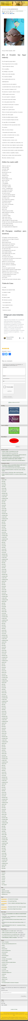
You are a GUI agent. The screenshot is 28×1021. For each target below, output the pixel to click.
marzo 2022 (4, 569)
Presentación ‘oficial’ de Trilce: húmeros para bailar (17, 906)
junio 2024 (4, 523)
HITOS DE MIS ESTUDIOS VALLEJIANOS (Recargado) (15, 467)
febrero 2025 (4, 510)
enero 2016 (4, 694)
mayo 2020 (4, 606)
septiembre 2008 (5, 843)
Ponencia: (14, 913)
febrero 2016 (4, 692)
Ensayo (3, 874)
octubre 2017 (4, 658)
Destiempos (4, 957)
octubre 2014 (4, 719)
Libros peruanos (5, 952)
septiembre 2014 (5, 721)
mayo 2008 (4, 849)
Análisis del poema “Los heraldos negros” (9, 930)
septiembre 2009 (5, 822)
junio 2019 (4, 625)
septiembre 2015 (5, 701)
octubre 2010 (4, 800)
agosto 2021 (4, 581)
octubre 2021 (4, 577)
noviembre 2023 (5, 535)
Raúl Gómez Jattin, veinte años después (16, 472)
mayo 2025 (4, 505)
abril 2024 (3, 527)
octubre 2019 (4, 618)
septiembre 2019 (5, 620)
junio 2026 (4, 483)
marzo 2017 (4, 670)
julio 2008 (3, 846)
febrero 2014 (4, 733)
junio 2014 (4, 726)
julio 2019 (3, 623)
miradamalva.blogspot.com (6, 972)
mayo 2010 (4, 809)
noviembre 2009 (5, 819)
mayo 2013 (4, 748)
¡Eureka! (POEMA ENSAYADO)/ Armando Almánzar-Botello (12, 919)
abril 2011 (3, 790)
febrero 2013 (4, 753)
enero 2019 (4, 633)
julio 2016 (3, 684)
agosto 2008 (4, 844)
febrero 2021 (4, 591)
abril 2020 (3, 608)
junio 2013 (4, 746)
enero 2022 (4, 572)
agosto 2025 (4, 500)
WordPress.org (4, 894)
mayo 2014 (4, 728)
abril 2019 (3, 628)
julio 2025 (3, 501)
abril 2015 (3, 709)
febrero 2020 (4, 611)
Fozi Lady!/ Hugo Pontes (12, 901)
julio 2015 (3, 704)
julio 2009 (3, 826)
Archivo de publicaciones (6, 950)
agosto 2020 (4, 601)
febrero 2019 (4, 631)
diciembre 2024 (4, 513)
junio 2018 (4, 645)
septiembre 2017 (5, 660)
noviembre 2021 (5, 576)
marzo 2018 (4, 650)
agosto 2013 (4, 743)
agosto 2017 (4, 662)
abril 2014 (3, 729)
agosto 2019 (4, 621)
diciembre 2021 (4, 574)
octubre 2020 (4, 598)
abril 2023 (3, 547)
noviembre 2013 (5, 738)
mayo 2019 (4, 626)
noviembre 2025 (5, 495)
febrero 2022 (4, 571)
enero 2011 (4, 795)
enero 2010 (4, 816)
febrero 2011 (4, 794)
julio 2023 (3, 542)
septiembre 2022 (5, 559)
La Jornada (4, 969)
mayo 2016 (4, 687)
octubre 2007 (4, 861)
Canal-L (3, 975)
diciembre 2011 (4, 777)
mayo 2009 (4, 829)
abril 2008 (3, 851)
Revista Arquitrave (5, 955)
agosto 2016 (4, 682)
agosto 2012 (4, 763)
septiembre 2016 (5, 680)
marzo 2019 (4, 630)
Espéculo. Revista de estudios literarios (9, 962)
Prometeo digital (5, 960)
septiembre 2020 (5, 599)
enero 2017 (4, 674)
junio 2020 (4, 604)
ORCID (3, 945)
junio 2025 (4, 503)
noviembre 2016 (5, 677)
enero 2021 (4, 593)
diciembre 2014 (4, 716)
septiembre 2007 (5, 863)
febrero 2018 (4, 652)
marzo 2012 (4, 772)
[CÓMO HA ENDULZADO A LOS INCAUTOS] (10, 453)
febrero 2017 (4, 672)
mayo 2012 (4, 768)
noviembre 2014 (5, 718)
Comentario (5, 367)
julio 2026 (3, 481)
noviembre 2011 (5, 778)
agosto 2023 (4, 540)
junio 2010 (4, 807)
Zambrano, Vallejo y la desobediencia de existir (10, 451)
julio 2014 (3, 724)
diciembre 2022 (4, 554)
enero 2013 (4, 755)
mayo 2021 (4, 586)
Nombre (4, 375)
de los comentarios (6, 892)
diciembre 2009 (4, 817)
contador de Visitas (14, 1009)
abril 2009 (3, 831)
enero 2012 (4, 775)
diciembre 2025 (4, 493)
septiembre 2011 (5, 782)
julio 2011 (3, 785)
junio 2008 (4, 848)
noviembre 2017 (5, 657)
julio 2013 (3, 745)
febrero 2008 (4, 854)
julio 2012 (3, 765)
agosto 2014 (4, 723)
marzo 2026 (4, 488)
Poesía (8, 11)
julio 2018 (3, 643)
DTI (6, 1018)
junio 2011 (3, 787)
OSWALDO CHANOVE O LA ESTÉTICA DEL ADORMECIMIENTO (13, 460)
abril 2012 (3, 770)
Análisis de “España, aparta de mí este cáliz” (10, 932)
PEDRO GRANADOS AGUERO (7, 469)
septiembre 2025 (5, 498)
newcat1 (3, 879)
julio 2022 (3, 562)
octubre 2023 (4, 537)
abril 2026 (3, 486)
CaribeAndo (4, 953)
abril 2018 (3, 648)
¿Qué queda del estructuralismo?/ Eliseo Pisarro (10, 935)
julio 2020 (3, 603)
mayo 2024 (4, 525)
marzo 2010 (4, 812)
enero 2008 (4, 856)
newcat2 (3, 881)
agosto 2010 (4, 804)
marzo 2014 (4, 731)
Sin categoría (4, 884)
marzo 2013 (4, 751)
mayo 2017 (4, 667)
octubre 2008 (4, 841)
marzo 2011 (4, 792)
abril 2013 (3, 750)
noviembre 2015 (5, 697)
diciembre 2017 (4, 655)
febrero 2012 (4, 773)
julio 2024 (3, 522)
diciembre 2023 (4, 533)
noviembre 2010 (5, 799)
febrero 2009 (4, 834)
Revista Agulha (4, 967)
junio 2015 (4, 706)
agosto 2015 (4, 702)
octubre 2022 (4, 557)
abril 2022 (3, 567)
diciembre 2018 (4, 635)
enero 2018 (4, 653)
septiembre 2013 (5, 741)
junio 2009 (4, 827)
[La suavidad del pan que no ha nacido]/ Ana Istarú (11, 934)
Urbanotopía (4, 965)
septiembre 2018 (5, 640)
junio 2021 (4, 584)
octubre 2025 (4, 496)
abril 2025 (3, 506)
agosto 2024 (4, 520)
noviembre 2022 (5, 555)
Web (3, 381)
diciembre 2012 (4, 756)
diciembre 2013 (4, 736)
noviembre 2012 (5, 758)
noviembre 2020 (5, 596)
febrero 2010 (4, 814)
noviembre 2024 (5, 515)
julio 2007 (3, 866)
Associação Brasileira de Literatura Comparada (10, 982)
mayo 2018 (4, 647)
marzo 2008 (4, 853)
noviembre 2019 (5, 616)
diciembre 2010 (4, 797)
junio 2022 (4, 564)
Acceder (3, 889)
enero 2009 (4, 836)
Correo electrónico (6, 378)
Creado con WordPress (10, 1018)
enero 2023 (4, 552)
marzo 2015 (4, 711)
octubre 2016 (4, 679)
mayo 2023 (4, 545)
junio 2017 (4, 665)
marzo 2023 (4, 549)
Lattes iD (3, 947)
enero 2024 (4, 532)
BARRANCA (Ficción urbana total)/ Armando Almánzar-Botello (12, 922)
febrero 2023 (4, 550)
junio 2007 (4, 868)
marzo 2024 (4, 528)
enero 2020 (4, 613)
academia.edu (4, 977)
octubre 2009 (4, 821)
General (3, 876)
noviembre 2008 (5, 839)
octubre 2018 (4, 638)
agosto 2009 (4, 824)
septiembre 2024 (5, 518)
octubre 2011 (4, 780)
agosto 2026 (4, 479)
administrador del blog (24, 1018)
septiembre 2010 (5, 802)
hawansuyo (4, 974)
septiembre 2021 (5, 579)
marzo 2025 (4, 508)
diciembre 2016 (4, 675)
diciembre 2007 (4, 858)
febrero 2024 (4, 530)
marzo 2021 (4, 589)
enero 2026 (4, 491)
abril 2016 (3, 689)
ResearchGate (4, 948)
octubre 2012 (4, 760)
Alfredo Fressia (4, 979)
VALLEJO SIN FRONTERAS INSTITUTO (9, 943)
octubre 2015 (4, 699)
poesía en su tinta (5, 970)
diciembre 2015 (4, 696)
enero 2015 (4, 714)
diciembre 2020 (4, 594)
